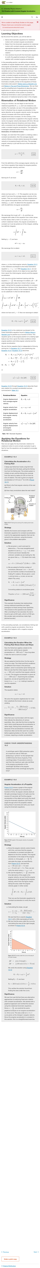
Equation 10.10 (6, 386)
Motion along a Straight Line (27, 84)
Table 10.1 (15, 390)
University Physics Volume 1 (13, 8)
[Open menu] (2, 17)
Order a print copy (10, 1259)
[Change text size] (36, 17)
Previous (6, 1252)
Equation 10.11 (32, 264)
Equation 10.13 (22, 386)
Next (35, 1252)
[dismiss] (37, 22)
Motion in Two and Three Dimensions (16, 86)
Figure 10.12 (8, 787)
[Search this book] (32, 17)
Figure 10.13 (20, 925)
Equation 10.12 (6, 330)
